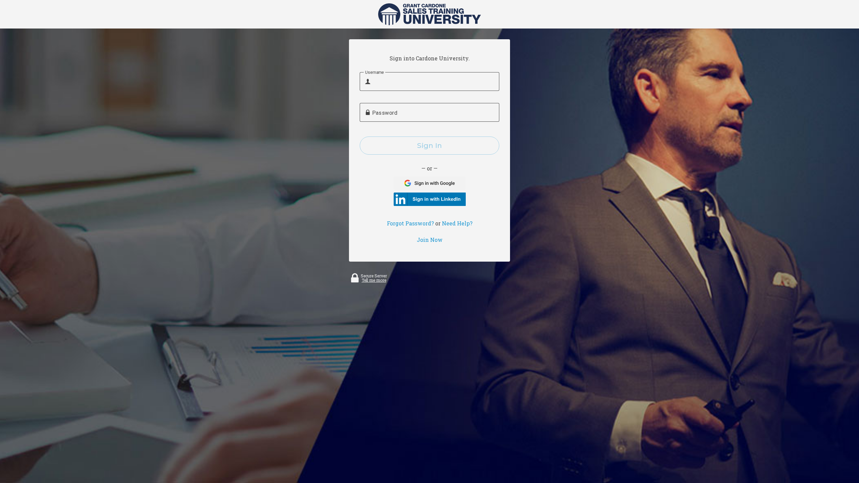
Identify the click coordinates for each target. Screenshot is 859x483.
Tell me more (374, 280)
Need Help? (457, 223)
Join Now (430, 240)
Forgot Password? (410, 223)
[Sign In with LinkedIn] (430, 199)
